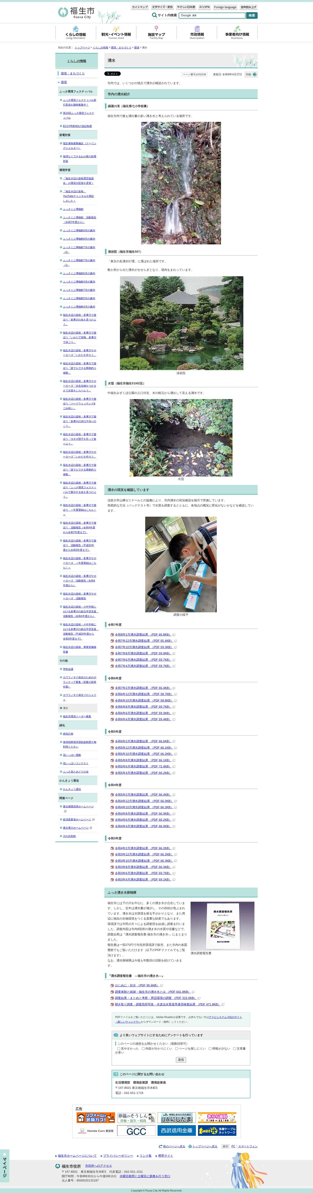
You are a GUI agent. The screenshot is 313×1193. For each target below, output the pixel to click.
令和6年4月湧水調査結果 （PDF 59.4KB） (143, 719)
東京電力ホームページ (76, 827)
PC (233, 1146)
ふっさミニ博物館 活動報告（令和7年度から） (79, 220)
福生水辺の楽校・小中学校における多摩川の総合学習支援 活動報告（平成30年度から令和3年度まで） (80, 631)
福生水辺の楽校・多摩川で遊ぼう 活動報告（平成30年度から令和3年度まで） (79, 545)
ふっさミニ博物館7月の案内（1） (79, 263)
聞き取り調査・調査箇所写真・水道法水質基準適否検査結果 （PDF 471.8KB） (168, 1004)
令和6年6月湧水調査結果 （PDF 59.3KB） (143, 713)
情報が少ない (221, 1048)
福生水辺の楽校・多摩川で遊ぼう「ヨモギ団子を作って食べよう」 (79, 439)
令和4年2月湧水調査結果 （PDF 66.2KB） (143, 848)
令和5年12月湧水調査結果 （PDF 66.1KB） (144, 747)
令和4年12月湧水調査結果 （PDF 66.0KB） (144, 801)
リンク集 (146, 1155)
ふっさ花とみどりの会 (76, 771)
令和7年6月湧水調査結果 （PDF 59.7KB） (143, 659)
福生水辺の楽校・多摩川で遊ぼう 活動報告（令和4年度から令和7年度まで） (79, 527)
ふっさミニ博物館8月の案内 (79, 238)
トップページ (82, 47)
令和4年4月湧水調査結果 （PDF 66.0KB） (143, 826)
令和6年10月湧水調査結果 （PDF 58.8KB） (144, 700)
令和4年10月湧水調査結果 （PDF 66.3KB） (144, 807)
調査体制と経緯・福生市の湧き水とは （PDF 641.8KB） (153, 991)
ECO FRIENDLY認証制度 (77, 126)
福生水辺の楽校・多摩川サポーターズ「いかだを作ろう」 (79, 353)
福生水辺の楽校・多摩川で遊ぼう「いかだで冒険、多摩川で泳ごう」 (79, 337)
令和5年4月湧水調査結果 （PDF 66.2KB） (143, 772)
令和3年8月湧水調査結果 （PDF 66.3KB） (143, 867)
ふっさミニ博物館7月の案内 (79, 290)
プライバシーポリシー (118, 1155)
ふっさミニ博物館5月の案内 (79, 298)
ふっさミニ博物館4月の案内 (79, 281)
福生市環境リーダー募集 (77, 716)
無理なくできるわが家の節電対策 (79, 159)
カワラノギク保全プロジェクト (79, 697)
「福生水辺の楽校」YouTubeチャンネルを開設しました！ (78, 196)
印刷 (248, 74)
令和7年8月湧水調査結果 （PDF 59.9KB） (143, 653)
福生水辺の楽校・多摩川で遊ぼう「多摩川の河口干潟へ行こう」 (79, 421)
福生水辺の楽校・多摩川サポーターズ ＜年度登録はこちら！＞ (79, 563)
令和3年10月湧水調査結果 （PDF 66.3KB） (144, 860)
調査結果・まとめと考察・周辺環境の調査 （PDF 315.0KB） (156, 998)
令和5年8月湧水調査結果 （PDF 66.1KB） (143, 760)
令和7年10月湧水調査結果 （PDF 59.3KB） (144, 647)
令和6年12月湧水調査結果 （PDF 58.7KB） (144, 694)
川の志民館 (69, 836)
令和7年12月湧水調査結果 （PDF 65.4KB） (144, 640)
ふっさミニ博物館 (73, 209)
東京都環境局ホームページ (78, 806)
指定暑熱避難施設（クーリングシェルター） (79, 146)
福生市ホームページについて (77, 1155)
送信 (181, 1059)
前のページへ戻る (174, 1146)
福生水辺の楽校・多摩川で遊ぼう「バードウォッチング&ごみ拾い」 (79, 403)
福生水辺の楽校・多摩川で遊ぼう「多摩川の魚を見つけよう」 (79, 320)
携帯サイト (165, 1155)
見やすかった (130, 1048)
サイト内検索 (167, 15)
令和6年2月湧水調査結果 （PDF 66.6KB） (143, 741)
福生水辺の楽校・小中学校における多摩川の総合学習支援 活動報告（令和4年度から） (80, 611)
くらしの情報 (100, 47)
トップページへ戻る (204, 1146)
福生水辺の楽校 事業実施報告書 (79, 649)
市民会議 (68, 669)
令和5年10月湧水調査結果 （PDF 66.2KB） (144, 753)
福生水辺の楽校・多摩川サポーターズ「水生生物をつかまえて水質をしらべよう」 (79, 386)
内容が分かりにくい (158, 1048)
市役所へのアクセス (98, 1165)
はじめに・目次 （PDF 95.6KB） (137, 985)
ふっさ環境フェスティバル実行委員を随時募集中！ (79, 102)
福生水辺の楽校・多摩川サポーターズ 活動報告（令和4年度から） (79, 581)
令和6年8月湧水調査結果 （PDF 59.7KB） (143, 706)
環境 (136, 47)
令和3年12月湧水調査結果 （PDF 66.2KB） (144, 854)
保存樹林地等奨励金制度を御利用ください (79, 744)
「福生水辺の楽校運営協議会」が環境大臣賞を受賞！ (78, 181)
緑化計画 (68, 733)
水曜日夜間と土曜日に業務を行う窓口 (145, 1176)
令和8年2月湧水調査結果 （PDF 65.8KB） (143, 634)
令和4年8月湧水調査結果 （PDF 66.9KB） (143, 813)
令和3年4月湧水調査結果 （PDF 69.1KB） (143, 879)
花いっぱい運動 (72, 755)
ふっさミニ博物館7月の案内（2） (79, 250)
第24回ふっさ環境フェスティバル (78, 115)
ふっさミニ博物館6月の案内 (79, 273)
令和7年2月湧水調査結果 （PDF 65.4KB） (143, 688)
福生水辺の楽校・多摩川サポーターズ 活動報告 (79, 596)
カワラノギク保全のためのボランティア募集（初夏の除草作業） (79, 682)
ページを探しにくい (192, 1048)
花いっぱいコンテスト (76, 763)
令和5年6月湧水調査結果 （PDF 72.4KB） (143, 766)
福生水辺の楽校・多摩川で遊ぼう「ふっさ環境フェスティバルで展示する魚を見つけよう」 (79, 489)
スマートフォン (248, 1146)
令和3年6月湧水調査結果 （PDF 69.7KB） (143, 873)
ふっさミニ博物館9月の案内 (79, 230)
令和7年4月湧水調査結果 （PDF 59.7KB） (143, 666)
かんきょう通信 (72, 789)
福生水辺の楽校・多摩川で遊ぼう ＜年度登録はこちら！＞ (79, 510)
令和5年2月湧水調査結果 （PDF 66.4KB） (143, 794)
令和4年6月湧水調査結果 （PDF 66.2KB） (143, 819)
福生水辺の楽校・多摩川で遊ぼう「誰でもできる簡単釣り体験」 (79, 368)
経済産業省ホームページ (77, 819)
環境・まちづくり (121, 47)
